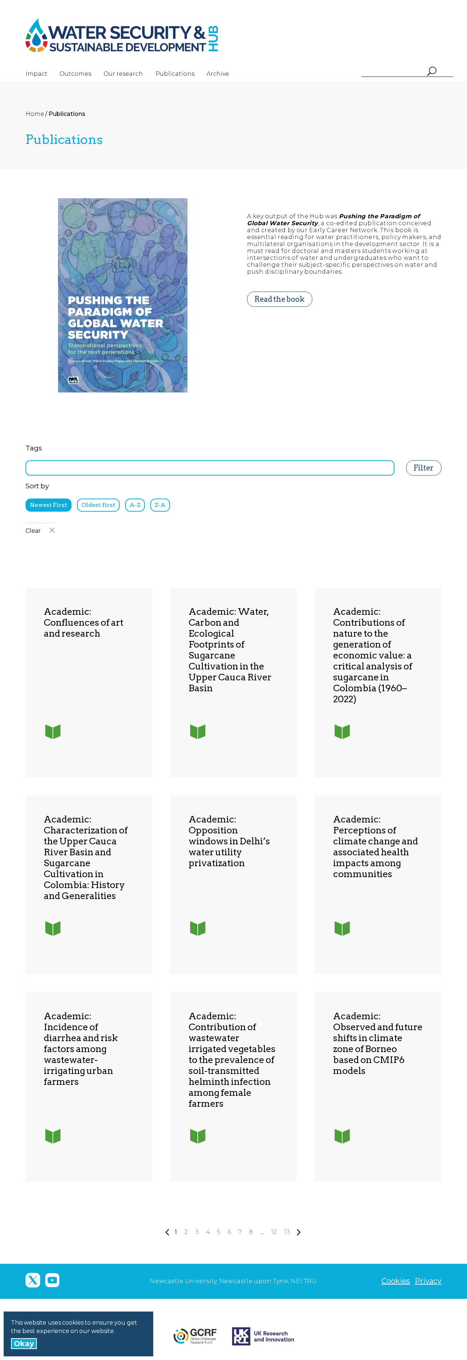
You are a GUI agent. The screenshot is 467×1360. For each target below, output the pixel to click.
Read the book (280, 299)
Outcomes (75, 73)
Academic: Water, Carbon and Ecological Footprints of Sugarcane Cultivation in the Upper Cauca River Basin (230, 649)
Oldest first (98, 504)
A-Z (135, 504)
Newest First (48, 504)
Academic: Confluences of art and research (83, 622)
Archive (218, 73)
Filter (424, 468)
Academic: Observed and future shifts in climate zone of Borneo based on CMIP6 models (377, 1043)
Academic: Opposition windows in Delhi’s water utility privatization (229, 841)
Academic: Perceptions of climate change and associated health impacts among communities (375, 846)
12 (274, 1231)
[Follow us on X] (33, 1280)
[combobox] (210, 468)
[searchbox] (30, 467)
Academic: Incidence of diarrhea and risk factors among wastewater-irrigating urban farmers (81, 1049)
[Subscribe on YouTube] (52, 1280)
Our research (123, 73)
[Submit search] (431, 72)
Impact (36, 73)
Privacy (428, 1281)
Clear (34, 530)
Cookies (396, 1281)
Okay (24, 1343)
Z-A (160, 504)
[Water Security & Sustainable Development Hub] (135, 35)
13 (287, 1231)
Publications (174, 73)
